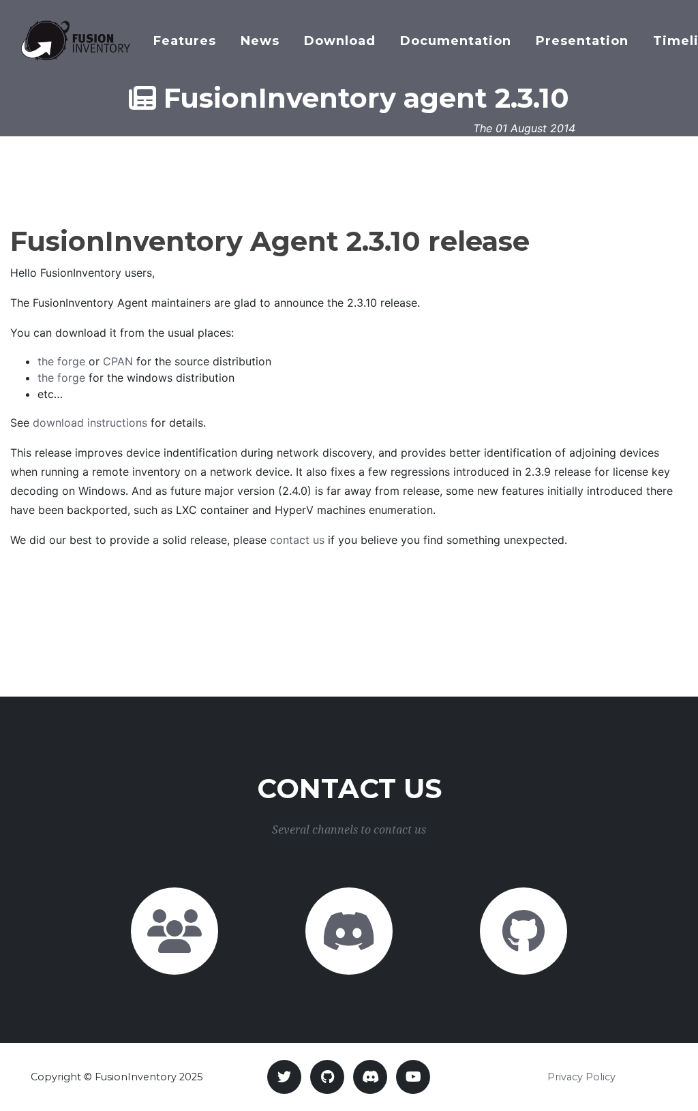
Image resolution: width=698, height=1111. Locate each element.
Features (184, 40)
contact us (297, 540)
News (260, 40)
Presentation (582, 40)
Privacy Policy (581, 1077)
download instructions (90, 422)
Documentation (455, 40)
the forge (61, 361)
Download (340, 40)
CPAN (118, 361)
